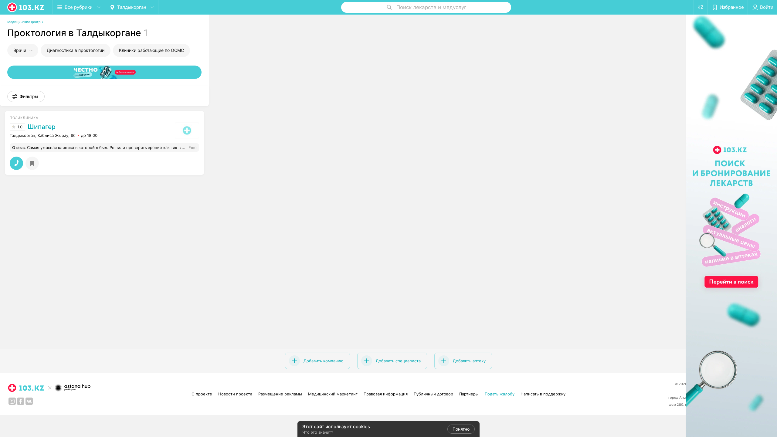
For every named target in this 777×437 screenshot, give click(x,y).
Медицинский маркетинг (333, 393)
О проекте (202, 393)
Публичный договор (433, 393)
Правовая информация (386, 393)
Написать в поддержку (543, 393)
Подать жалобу (499, 393)
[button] (26, 96)
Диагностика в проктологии (75, 50)
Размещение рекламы (280, 393)
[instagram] (12, 401)
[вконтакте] (29, 401)
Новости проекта (235, 393)
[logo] (26, 7)
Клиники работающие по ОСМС (151, 50)
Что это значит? (317, 432)
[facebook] (20, 401)
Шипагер (42, 126)
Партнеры (469, 393)
